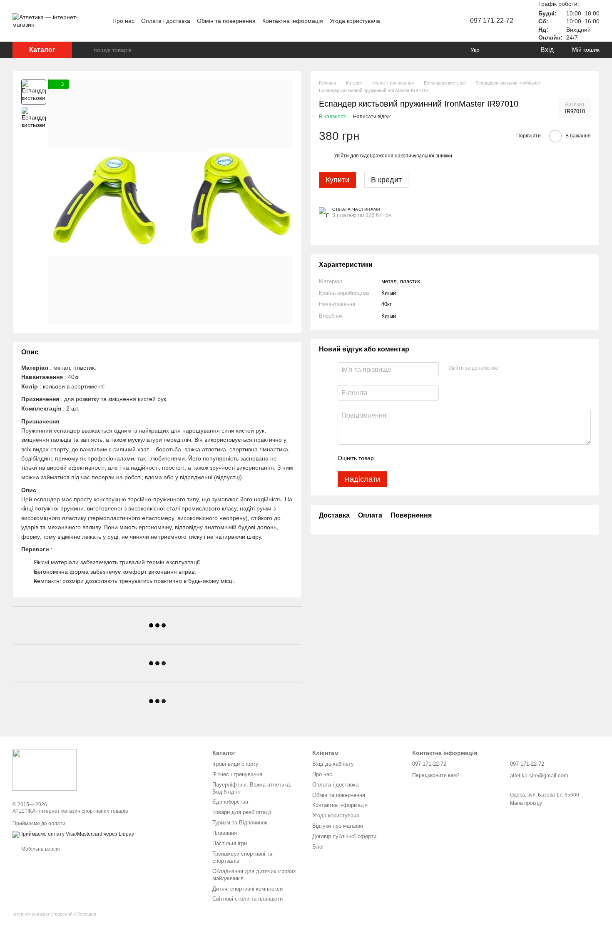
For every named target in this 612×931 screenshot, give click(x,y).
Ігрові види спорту (235, 764)
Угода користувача (355, 20)
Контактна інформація (292, 20)
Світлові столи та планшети (247, 899)
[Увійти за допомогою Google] (520, 368)
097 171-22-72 (491, 20)
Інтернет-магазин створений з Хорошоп (54, 913)
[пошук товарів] (87, 50)
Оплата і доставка (165, 20)
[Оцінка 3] (414, 458)
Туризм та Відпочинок (239, 822)
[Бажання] (516, 50)
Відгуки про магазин (337, 826)
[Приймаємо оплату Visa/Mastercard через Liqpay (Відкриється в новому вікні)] (73, 834)
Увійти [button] (341, 155)
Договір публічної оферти (344, 836)
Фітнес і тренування (237, 774)
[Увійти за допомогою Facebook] (507, 368)
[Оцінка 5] (441, 458)
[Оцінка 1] (387, 458)
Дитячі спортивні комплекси (247, 889)
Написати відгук (372, 116)
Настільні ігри (229, 843)
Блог (318, 847)
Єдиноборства (230, 802)
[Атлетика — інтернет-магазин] (44, 769)
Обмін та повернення (226, 20)
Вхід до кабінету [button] (333, 764)
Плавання (224, 833)
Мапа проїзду (526, 803)
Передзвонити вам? (436, 775)
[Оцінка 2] (401, 458)
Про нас (123, 20)
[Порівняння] (499, 50)
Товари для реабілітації (241, 812)
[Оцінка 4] (427, 458)
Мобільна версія (40, 849)
